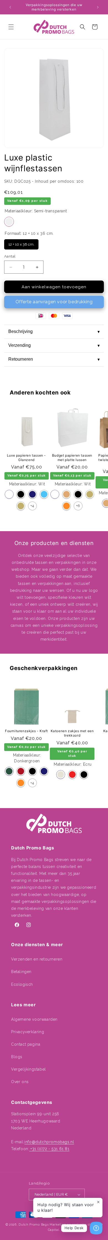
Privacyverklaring (27, 1032)
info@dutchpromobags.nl (49, 1142)
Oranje (66, 505)
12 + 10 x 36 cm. (21, 242)
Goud (20, 505)
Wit (9, 494)
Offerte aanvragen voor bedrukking (54, 301)
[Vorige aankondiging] (10, 7)
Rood (72, 774)
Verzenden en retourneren (36, 959)
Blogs (16, 1057)
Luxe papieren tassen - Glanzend (26, 457)
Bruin (66, 494)
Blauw (44, 494)
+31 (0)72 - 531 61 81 (49, 1149)
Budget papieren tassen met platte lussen (72, 457)
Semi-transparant (9, 221)
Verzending (54, 345)
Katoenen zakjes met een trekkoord (72, 733)
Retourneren (54, 359)
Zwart (20, 494)
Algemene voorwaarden (34, 1019)
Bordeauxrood (20, 771)
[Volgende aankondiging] (98, 7)
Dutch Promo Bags (33, 1224)
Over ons (20, 1081)
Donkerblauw (32, 494)
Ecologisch (22, 984)
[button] (11, 27)
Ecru (60, 774)
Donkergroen (9, 771)
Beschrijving (54, 331)
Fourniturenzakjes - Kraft (26, 731)
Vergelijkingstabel (28, 1069)
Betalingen (21, 971)
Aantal (10, 256)
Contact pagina (25, 1044)
